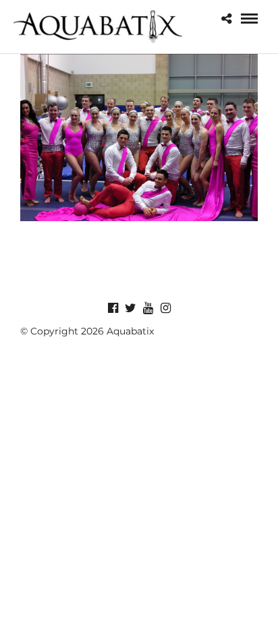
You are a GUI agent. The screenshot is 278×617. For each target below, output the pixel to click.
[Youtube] (147, 308)
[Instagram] (165, 308)
